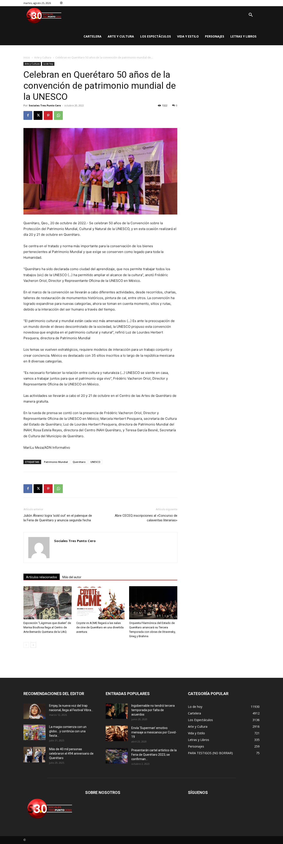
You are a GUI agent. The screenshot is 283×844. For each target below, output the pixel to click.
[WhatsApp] (58, 115)
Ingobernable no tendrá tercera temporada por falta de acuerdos (153, 710)
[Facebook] (27, 115)
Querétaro (79, 461)
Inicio (26, 57)
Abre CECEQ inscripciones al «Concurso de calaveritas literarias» (146, 518)
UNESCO (95, 461)
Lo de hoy (48, 63)
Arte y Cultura (42, 57)
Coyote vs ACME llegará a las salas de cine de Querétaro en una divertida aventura (100, 627)
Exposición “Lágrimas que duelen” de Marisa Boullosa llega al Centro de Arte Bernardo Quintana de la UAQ (47, 627)
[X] (38, 115)
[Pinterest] (48, 115)
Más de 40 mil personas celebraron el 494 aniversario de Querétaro (71, 753)
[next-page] (33, 645)
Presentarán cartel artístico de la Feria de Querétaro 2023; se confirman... (154, 754)
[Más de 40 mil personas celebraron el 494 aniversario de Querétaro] (34, 754)
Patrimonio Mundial (56, 461)
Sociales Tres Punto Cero (45, 105)
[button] (251, 15)
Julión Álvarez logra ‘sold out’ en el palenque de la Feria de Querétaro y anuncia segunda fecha (57, 518)
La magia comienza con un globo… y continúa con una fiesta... (67, 731)
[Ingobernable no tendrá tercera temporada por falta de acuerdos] (117, 711)
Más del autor (71, 577)
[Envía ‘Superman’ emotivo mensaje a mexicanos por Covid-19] (117, 733)
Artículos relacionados (41, 577)
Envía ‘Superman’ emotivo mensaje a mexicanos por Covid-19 (154, 732)
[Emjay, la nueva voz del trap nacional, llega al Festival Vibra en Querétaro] (34, 711)
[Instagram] (61, 3)
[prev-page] (26, 645)
